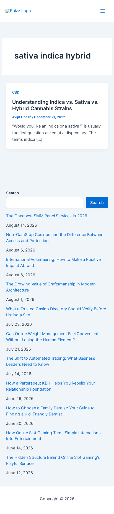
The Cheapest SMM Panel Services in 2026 (46, 215)
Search (12, 192)
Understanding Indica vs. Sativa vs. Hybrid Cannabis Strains (55, 105)
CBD (15, 92)
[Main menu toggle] (102, 11)
